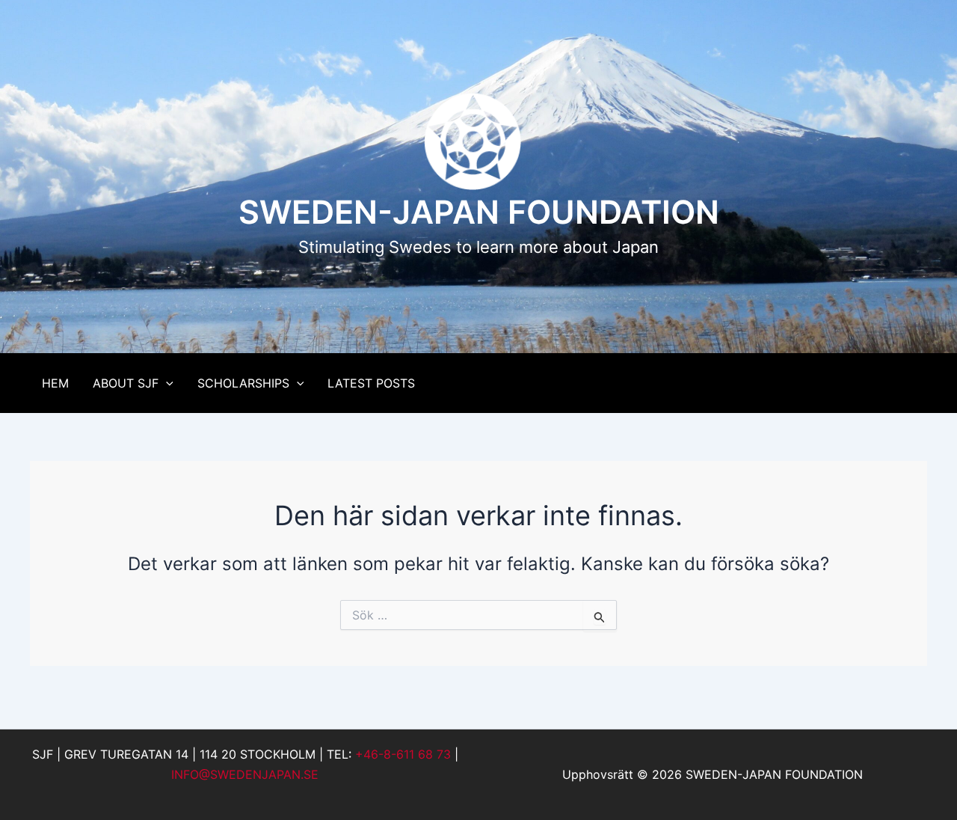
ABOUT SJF (126, 383)
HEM (55, 383)
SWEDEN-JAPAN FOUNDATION (479, 211)
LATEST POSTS (371, 383)
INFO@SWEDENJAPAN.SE (245, 774)
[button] (166, 383)
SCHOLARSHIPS (243, 383)
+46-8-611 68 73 (403, 754)
